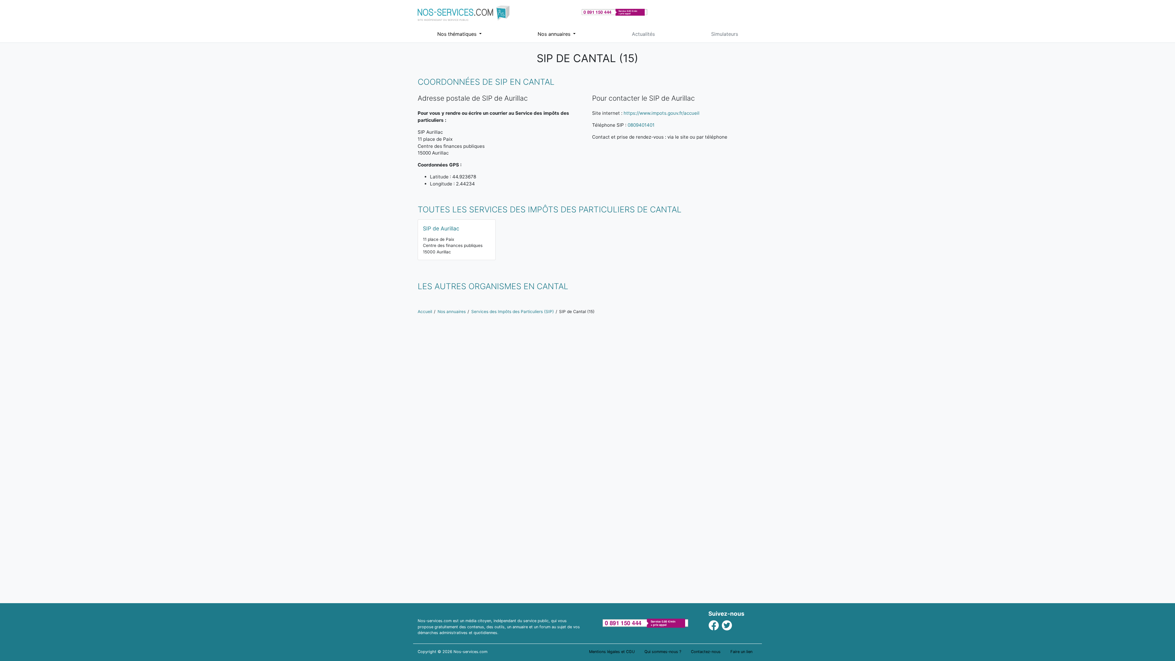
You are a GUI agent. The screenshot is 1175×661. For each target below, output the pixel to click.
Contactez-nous (706, 651)
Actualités (643, 34)
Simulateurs (724, 34)
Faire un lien (741, 651)
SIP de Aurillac (441, 228)
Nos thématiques (457, 34)
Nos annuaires (555, 34)
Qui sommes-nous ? (662, 651)
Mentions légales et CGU (612, 651)
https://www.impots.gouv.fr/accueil (661, 113)
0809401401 (641, 125)
